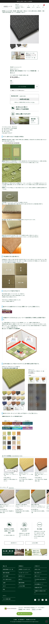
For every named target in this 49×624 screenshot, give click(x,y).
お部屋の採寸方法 (38, 587)
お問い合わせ (17, 8)
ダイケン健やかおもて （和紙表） (35, 10)
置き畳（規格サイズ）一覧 (8, 569)
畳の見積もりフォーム (6, 309)
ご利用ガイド (22, 7)
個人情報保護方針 (21, 619)
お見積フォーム (17, 421)
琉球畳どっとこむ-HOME (7, 10)
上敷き (4, 582)
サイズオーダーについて (19, 5)
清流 (43, 10)
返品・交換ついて (38, 572)
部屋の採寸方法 (7, 425)
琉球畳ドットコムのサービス (24, 569)
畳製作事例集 (21, 582)
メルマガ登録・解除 (7, 599)
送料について (37, 576)
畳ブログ (20, 579)
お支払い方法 (37, 569)
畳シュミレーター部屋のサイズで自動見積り (11, 328)
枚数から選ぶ (19, 10)
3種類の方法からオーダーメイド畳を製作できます (12, 416)
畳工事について (22, 576)
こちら (33, 102)
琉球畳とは (21, 566)
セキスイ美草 (5, 576)
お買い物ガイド (13, 542)
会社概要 (15, 619)
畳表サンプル (7, 421)
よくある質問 (27, 425)
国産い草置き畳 (6, 572)
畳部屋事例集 (17, 425)
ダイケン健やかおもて (7, 579)
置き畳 (14, 10)
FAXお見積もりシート (39, 584)
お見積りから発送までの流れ (40, 591)
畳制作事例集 (17, 7)
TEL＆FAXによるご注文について (40, 580)
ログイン (4, 595)
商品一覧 (5, 566)
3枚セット (25, 10)
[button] (3, 466)
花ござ (4, 586)
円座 (4, 589)
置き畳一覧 (17, 4)
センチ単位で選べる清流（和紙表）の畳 (10, 368)
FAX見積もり (27, 421)
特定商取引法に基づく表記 (30, 619)
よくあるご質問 (35, 542)
